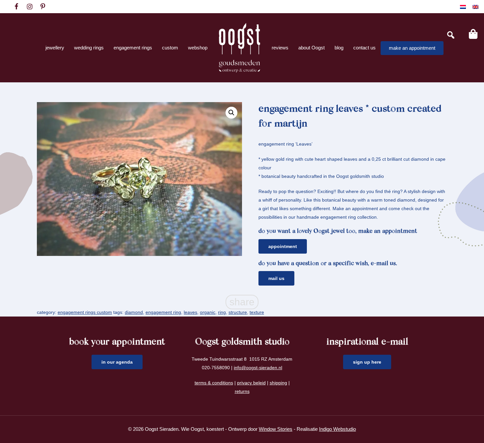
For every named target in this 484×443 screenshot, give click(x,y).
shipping (278, 382)
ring (222, 312)
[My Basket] (473, 34)
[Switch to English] (475, 7)
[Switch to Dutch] (463, 7)
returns (242, 391)
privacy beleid (251, 382)
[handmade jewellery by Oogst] (239, 47)
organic (207, 312)
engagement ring (163, 312)
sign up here (367, 362)
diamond (134, 312)
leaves (190, 312)
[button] (231, 113)
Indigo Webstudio (337, 429)
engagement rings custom (85, 312)
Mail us (276, 278)
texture (257, 312)
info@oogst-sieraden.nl (258, 367)
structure (238, 312)
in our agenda (117, 362)
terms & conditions (214, 382)
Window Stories (275, 429)
